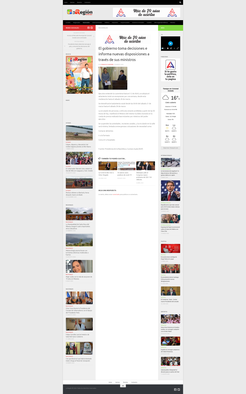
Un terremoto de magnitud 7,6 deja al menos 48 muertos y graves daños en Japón (170, 173)
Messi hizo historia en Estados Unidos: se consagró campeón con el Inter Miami (170, 329)
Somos (72, 2)
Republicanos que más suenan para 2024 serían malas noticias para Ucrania (170, 207)
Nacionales (86, 22)
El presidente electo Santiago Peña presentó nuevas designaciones (170, 279)
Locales (68, 22)
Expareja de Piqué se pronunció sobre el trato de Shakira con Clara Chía (170, 229)
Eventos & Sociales (138, 22)
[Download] (174, 48)
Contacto (87, 2)
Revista (79, 2)
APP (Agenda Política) (161, 22)
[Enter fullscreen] (177, 48)
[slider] (162, 48)
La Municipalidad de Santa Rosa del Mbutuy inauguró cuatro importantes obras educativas (78, 226)
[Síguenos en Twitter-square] (91, 28)
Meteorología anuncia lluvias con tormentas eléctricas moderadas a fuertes (77, 253)
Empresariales (125, 22)
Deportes (115, 22)
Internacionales (97, 22)
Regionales (76, 22)
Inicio (65, 2)
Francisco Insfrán (107, 64)
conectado (116, 194)
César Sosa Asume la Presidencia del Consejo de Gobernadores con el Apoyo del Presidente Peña (79, 310)
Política (107, 22)
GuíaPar (149, 22)
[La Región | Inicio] (80, 12)
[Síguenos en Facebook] (88, 28)
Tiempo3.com (174, 148)
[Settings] (167, 48)
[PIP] (171, 48)
